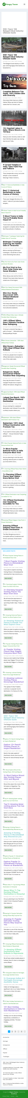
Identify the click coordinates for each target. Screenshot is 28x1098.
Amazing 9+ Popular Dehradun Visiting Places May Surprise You (13, 922)
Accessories (6, 1037)
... (18, 1031)
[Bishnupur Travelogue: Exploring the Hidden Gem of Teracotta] (14, 237)
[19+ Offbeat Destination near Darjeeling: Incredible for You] (14, 495)
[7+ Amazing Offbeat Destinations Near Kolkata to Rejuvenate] (14, 945)
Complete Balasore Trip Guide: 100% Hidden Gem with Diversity (14, 93)
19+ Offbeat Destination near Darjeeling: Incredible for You (13, 502)
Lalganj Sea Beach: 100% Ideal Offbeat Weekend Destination (14, 399)
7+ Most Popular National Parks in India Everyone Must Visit (13, 451)
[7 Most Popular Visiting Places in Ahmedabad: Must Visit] (14, 557)
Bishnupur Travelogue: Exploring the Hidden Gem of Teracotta (13, 244)
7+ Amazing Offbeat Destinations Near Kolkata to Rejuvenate (13, 951)
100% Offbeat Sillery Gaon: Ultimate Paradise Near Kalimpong (13, 322)
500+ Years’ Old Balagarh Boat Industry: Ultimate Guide (13, 31)
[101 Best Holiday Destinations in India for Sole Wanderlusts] (14, 1002)
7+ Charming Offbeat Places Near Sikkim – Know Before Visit (12, 476)
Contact (12, 1096)
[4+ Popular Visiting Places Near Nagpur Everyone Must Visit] (14, 645)
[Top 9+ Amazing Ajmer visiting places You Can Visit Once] (14, 800)
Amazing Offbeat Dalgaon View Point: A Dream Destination (12, 528)
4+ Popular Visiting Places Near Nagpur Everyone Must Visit (13, 651)
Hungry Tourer (7, 61)
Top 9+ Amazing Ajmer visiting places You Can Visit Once (14, 806)
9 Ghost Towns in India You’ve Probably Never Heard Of (13, 218)
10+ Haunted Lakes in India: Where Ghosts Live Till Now (14, 130)
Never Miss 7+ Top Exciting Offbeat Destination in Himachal (14, 892)
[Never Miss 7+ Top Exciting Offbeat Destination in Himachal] (14, 886)
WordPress (14, 1093)
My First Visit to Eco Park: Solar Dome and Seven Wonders (12, 269)
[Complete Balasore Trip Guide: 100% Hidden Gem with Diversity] (14, 81)
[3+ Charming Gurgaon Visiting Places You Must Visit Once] (14, 585)
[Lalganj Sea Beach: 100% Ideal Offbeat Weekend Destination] (14, 393)
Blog (17, 1096)
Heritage (20, 61)
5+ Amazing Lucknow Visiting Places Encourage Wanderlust (14, 680)
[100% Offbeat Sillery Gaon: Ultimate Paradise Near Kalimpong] (14, 316)
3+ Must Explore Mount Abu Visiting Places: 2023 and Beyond (14, 777)
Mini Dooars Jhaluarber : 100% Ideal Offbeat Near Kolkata (14, 348)
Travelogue (20, 248)
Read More (8, 578)
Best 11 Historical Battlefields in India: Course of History (12, 192)
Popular (19, 455)
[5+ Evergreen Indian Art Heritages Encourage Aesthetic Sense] (14, 974)
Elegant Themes (13, 1092)
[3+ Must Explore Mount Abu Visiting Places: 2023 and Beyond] (14, 771)
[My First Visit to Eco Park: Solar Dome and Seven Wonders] (14, 263)
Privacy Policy (5, 1096)
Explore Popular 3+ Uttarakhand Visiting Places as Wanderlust (13, 863)
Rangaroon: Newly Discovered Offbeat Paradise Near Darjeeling (14, 374)
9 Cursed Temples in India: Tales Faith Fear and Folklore (12, 167)
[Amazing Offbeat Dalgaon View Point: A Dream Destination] (14, 521)
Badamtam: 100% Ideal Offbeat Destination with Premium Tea (14, 425)
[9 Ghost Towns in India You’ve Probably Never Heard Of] (14, 212)
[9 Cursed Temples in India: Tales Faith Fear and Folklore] (14, 154)
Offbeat (19, 98)
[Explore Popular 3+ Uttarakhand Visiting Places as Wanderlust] (14, 857)
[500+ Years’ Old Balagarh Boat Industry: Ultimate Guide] (14, 45)
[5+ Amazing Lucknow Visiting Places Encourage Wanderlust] (14, 674)
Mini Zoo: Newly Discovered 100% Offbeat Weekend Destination (10, 296)
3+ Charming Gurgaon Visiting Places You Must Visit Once (13, 592)
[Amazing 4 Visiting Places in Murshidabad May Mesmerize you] (14, 828)
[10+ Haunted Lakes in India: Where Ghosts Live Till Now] (14, 118)
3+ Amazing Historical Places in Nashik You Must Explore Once (13, 623)
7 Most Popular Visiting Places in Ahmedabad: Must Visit (14, 563)
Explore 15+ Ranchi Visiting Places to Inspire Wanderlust (12, 746)
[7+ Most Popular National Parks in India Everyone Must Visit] (14, 444)
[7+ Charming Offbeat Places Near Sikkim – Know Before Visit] (14, 470)
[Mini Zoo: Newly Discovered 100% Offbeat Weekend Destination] (14, 288)
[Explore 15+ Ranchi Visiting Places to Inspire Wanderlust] (14, 740)
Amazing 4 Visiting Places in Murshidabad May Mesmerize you (14, 835)
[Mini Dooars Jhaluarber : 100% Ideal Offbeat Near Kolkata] (14, 342)
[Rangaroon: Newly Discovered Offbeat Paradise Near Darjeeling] (14, 367)
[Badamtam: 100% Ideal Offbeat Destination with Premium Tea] (14, 419)
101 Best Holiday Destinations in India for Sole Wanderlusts (14, 1009)
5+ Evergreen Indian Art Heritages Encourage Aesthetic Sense (14, 980)
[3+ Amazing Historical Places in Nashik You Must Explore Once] (14, 616)
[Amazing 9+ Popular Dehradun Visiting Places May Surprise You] (14, 914)
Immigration (6, 1045)
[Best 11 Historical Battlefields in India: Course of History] (14, 186)
